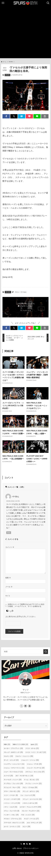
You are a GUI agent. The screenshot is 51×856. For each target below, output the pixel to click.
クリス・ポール (32, 748)
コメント (9, 547)
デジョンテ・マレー (12, 787)
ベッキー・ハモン (11, 815)
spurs (34, 744)
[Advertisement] (25, 32)
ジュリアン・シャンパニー (14, 764)
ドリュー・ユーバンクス (32, 799)
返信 (8, 532)
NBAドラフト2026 (20, 744)
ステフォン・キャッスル (35, 772)
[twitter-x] (21, 706)
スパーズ (8, 776)
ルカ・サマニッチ (34, 822)
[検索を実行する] (45, 651)
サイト (7, 596)
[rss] (27, 844)
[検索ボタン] (48, 3)
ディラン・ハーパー (34, 783)
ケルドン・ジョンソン (24, 756)
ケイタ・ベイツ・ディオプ (36, 752)
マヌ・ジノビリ (27, 815)
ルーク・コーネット (12, 826)
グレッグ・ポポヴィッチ (13, 752)
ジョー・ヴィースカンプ (13, 772)
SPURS (7, 75)
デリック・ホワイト (31, 791)
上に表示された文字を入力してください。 (21, 616)
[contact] (29, 706)
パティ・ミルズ (10, 807)
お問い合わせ (17, 848)
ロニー (26, 826)
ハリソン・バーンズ (12, 803)
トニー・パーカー (11, 795)
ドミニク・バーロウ (12, 799)
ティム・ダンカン (31, 779)
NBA (7, 744)
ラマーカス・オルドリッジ (14, 822)
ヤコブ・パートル (31, 819)
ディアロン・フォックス (13, 783)
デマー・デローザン (12, 791)
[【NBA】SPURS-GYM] (25, 3)
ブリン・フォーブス (11, 811)
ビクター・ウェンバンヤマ (30, 807)
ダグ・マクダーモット (24, 776)
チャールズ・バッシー (12, 779)
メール (8, 587)
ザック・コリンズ (11, 760)
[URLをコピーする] (44, 116)
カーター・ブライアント (13, 748)
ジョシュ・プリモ (34, 764)
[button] (6, 116)
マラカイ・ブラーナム (12, 819)
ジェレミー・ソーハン (30, 760)
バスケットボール (30, 803)
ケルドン (8, 756)
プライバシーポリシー (31, 848)
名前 (8, 578)
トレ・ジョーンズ (27, 795)
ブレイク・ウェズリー (30, 811)
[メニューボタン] (3, 3)
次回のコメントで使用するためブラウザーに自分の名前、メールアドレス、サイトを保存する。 (26, 605)
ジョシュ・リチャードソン (14, 768)
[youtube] (25, 706)
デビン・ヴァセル (20, 292)
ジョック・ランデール (35, 768)
